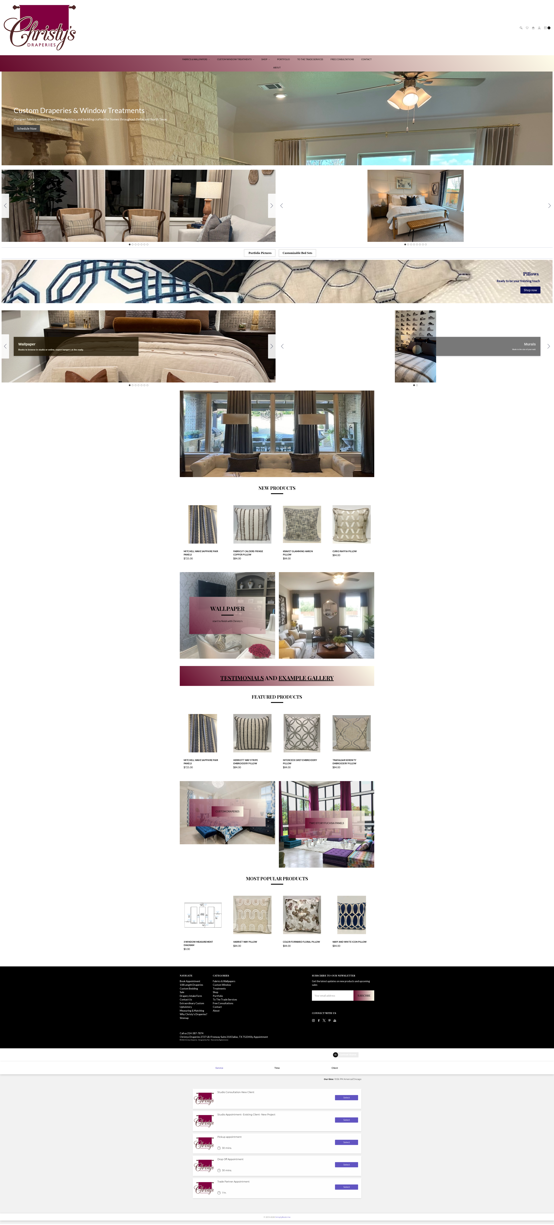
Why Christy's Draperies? (193, 1014)
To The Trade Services (310, 59)
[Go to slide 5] (141, 244)
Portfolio (283, 59)
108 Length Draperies (191, 984)
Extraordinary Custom (192, 1003)
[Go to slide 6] (144, 244)
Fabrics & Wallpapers (195, 59)
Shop (264, 59)
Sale (182, 992)
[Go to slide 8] (281, 206)
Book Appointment (190, 981)
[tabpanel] (203, 532)
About (277, 67)
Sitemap (184, 1017)
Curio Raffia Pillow (345, 551)
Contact (366, 59)
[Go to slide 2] (272, 206)
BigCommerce (223, 1040)
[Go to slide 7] (5, 206)
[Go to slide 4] (138, 244)
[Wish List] (527, 27)
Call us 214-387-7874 (191, 1033)
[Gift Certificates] (533, 27)
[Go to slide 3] (135, 244)
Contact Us (186, 999)
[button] (27, 128)
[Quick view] (220, 507)
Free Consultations (342, 59)
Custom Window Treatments (234, 59)
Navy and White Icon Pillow (350, 941)
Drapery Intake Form (191, 995)
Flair (208, 1040)
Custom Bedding (189, 988)
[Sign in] (539, 27)
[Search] (521, 27)
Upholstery (186, 1006)
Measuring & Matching (192, 1010)
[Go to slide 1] (130, 244)
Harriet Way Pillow (245, 941)
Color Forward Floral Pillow (301, 941)
